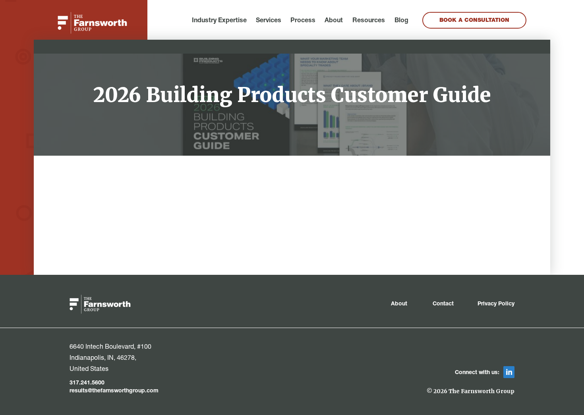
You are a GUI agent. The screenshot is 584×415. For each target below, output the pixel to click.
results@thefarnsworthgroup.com (114, 391)
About (334, 21)
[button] (219, 21)
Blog (401, 21)
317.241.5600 (87, 383)
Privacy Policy (496, 304)
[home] (92, 23)
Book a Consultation (474, 20)
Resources (368, 21)
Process (302, 21)
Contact (443, 304)
